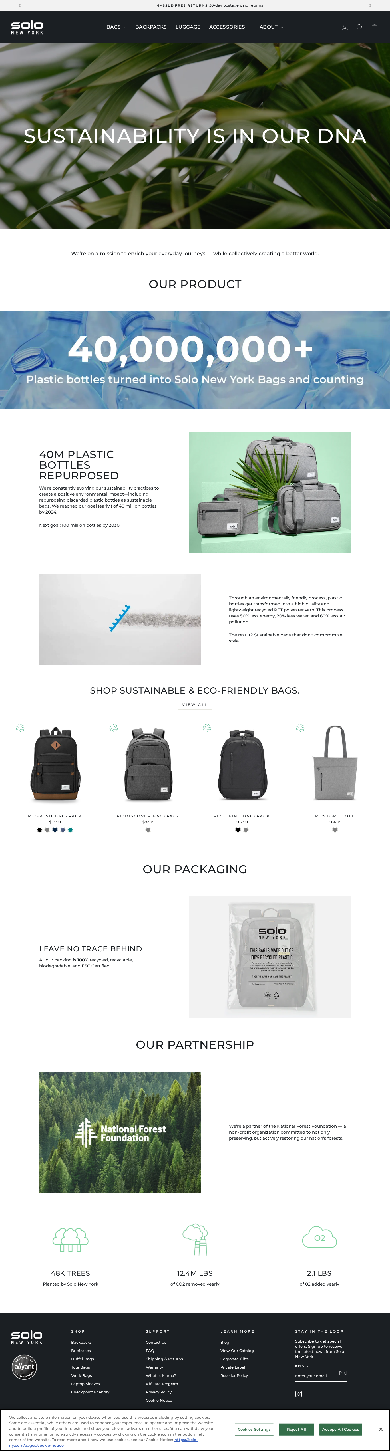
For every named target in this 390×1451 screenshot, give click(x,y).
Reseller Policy (234, 1375)
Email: (302, 1365)
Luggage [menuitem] (188, 27)
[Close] (381, 1429)
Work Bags (81, 1375)
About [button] (270, 27)
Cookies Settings (254, 1429)
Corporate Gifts (234, 1359)
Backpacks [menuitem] (151, 27)
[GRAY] (47, 829)
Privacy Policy (159, 1392)
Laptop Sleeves (85, 1384)
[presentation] (125, 27)
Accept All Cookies (340, 1429)
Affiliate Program (162, 1384)
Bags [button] (114, 27)
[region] (195, 1430)
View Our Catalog (237, 1351)
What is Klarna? (161, 1375)
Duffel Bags (82, 1359)
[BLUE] (55, 829)
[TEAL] (70, 829)
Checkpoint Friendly (90, 1392)
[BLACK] (39, 829)
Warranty (154, 1367)
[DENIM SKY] (62, 829)
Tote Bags (80, 1367)
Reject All (296, 1429)
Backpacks (81, 1342)
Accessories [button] (228, 27)
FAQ (150, 1351)
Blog (224, 1342)
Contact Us (156, 1342)
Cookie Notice (159, 1400)
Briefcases (81, 1351)
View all (195, 704)
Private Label (232, 1367)
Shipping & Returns (164, 1359)
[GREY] (245, 829)
